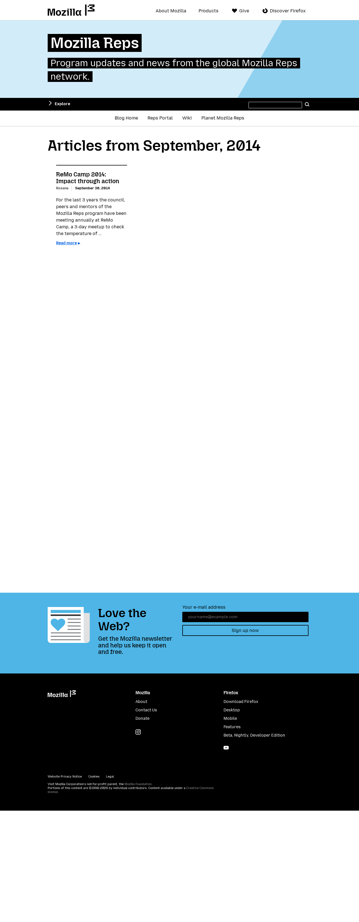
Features (232, 727)
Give (244, 10)
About (141, 701)
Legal (110, 776)
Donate (142, 718)
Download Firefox (241, 701)
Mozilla (71, 10)
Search (307, 104)
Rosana (62, 188)
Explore (62, 104)
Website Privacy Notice (65, 776)
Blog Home (126, 118)
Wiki (187, 118)
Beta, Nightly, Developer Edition (254, 735)
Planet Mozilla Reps (222, 118)
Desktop (232, 710)
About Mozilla (171, 10)
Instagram (138, 732)
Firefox (231, 692)
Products (208, 10)
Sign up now (245, 630)
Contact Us (146, 710)
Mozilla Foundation (138, 784)
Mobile (230, 718)
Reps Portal (160, 118)
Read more (66, 243)
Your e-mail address (203, 607)
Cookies (94, 776)
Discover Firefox (288, 10)
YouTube (226, 747)
